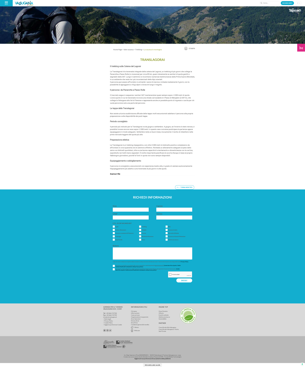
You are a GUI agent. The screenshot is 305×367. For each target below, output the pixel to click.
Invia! (184, 280)
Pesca (143, 239)
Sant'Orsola (162, 331)
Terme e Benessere (120, 230)
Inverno (144, 233)
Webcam (137, 330)
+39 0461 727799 (111, 315)
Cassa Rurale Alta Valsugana (167, 327)
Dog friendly (118, 239)
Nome (115, 206)
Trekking (144, 226)
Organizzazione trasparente (139, 317)
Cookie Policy (108, 323)
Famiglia (144, 230)
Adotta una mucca (173, 239)
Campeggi (118, 236)
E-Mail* (115, 214)
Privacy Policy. (184, 261)
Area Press (134, 323)
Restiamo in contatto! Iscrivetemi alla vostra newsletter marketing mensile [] (148, 266)
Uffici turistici (135, 313)
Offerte (161, 313)
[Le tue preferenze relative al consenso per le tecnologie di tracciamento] (302, 364)
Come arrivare (135, 315)
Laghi (116, 226)
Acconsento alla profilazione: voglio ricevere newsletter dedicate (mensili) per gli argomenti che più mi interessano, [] (148, 269)
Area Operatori (135, 319)
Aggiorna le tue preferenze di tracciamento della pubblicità (152, 358)
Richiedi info (287, 3)
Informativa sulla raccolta (152, 365)
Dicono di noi (135, 321)
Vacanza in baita (172, 230)
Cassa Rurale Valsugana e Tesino (169, 329)
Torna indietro (186, 187)
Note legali (107, 319)
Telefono (159, 214)
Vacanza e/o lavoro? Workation (176, 236)
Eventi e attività (163, 315)
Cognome (159, 206)
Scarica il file (115, 174)
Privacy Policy (108, 321)
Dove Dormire (163, 311)
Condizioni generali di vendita (140, 324)
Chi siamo (134, 311)
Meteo (136, 327)
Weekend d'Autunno (147, 236)
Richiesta (116, 245)
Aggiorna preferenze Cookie (113, 325)
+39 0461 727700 (111, 313)
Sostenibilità (162, 319)
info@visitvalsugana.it (110, 317)
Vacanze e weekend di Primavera (124, 233)
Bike (169, 226)
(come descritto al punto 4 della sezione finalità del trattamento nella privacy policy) (148, 269)
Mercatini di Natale (173, 233)
